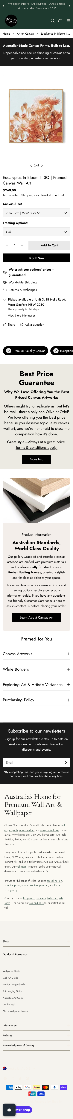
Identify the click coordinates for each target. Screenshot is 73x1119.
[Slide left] (31, 166)
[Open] (9, 1110)
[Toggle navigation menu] (68, 21)
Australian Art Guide (13, 998)
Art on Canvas (25, 34)
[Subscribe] (66, 762)
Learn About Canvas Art (36, 617)
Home (6, 34)
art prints (13, 830)
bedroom (41, 898)
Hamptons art (41, 885)
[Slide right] (42, 166)
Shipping (27, 195)
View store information (22, 316)
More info (36, 459)
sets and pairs (36, 903)
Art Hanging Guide (12, 991)
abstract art (27, 885)
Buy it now (36, 258)
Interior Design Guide (14, 984)
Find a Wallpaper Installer (16, 1011)
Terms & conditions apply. (36, 447)
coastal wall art (54, 881)
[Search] (52, 20)
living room (29, 898)
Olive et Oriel (24, 1101)
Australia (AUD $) (19, 1068)
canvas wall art (26, 830)
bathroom (52, 898)
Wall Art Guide (10, 978)
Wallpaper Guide (11, 971)
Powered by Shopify (48, 1101)
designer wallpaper (49, 830)
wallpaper (21, 866)
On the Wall (9, 1004)
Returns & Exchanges (23, 290)
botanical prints (12, 885)
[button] (3, 6)
